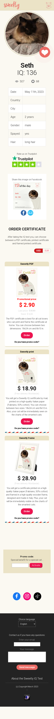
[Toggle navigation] (48, 5)
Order (27, 335)
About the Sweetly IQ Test (27, 678)
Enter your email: (27, 639)
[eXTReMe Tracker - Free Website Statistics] (27, 697)
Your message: (27, 649)
